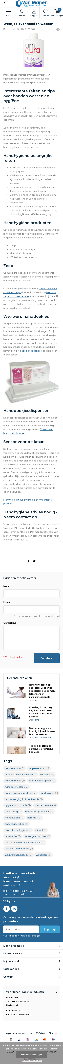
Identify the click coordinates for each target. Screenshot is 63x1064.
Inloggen (34, 16)
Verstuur (46, 658)
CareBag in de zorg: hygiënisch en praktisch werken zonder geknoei (41, 712)
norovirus (34, 817)
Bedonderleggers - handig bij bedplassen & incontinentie (42, 731)
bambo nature (14, 768)
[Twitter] (34, 561)
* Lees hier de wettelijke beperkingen (21, 935)
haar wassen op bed (42, 780)
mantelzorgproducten (39, 811)
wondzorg (43, 854)
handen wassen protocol (20, 792)
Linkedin (14, 909)
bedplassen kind (39, 768)
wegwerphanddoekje (18, 854)
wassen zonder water (19, 848)
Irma (12, 29)
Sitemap (53, 1033)
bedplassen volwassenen (20, 774)
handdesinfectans (16, 786)
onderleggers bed (16, 823)
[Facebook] (28, 561)
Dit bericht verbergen (31, 1054)
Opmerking (9, 622)
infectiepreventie (45, 805)
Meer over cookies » (32, 1060)
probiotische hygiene (18, 830)
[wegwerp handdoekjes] (31, 382)
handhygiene (49, 792)
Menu (8, 16)
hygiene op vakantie (18, 805)
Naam (6, 586)
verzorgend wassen (37, 836)
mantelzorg (13, 811)
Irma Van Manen (43, 737)
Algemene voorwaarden (19, 1033)
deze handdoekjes (30, 350)
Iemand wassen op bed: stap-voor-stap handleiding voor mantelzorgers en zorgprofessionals (42, 690)
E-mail (7, 602)
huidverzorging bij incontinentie (24, 799)
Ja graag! (50, 929)
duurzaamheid (15, 780)
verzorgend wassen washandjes (25, 842)
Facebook (6, 909)
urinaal (40, 830)
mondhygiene (14, 817)
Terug (4, 3)
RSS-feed (41, 1033)
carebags (47, 774)
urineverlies (13, 836)
